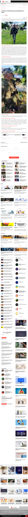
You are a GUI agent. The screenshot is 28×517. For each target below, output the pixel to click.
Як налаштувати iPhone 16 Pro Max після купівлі (11, 483)
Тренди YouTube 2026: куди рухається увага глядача (20, 395)
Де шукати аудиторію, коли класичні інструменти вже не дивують (19, 493)
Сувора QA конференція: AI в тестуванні (22, 264)
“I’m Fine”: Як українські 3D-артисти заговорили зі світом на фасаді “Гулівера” (9, 173)
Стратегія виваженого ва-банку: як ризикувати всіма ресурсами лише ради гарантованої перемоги (6, 363)
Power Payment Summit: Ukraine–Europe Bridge (22, 286)
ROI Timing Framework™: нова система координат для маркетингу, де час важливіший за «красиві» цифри (22, 164)
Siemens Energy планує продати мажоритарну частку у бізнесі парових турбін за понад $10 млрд (6, 347)
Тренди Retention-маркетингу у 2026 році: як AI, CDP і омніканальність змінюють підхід (20, 438)
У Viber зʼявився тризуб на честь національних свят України (7, 282)
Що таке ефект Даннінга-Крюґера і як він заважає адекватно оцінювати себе (11, 503)
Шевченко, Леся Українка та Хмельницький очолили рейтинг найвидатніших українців (8, 276)
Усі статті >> (20, 208)
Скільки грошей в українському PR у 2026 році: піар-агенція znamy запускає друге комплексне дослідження (8, 307)
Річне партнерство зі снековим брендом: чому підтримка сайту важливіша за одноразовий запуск (11, 493)
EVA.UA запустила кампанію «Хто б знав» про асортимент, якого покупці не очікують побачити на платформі (20, 361)
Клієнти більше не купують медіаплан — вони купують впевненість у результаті (20, 406)
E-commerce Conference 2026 (22, 304)
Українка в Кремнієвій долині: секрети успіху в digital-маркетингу (22, 177)
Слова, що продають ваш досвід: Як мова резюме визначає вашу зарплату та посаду (6, 350)
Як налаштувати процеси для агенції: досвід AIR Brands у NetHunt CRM (20, 385)
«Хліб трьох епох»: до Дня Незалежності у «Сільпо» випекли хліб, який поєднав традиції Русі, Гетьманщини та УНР (8, 285)
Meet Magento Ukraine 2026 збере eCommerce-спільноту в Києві (22, 269)
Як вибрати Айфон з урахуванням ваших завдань (3, 483)
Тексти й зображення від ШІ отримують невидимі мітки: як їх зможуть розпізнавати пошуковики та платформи (8, 316)
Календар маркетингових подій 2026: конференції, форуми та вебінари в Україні (8, 293)
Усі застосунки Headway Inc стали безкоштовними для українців (7, 287)
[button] (26, 183)
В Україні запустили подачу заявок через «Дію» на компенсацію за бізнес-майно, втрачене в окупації (6, 344)
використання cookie (7, 516)
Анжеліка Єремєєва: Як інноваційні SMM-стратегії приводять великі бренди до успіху (22, 170)
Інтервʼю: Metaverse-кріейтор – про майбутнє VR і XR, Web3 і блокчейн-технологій (22, 180)
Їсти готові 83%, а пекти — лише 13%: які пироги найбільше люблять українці (8, 271)
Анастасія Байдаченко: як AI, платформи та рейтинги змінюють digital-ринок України (9, 163)
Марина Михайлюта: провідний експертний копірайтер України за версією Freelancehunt (23, 167)
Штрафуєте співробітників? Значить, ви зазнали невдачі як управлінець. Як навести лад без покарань (20, 428)
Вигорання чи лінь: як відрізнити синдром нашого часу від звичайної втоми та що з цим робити (4, 503)
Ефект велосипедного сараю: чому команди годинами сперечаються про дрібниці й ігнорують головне (19, 503)
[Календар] (24, 1)
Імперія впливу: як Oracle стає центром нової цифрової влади (20, 460)
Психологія (2, 497)
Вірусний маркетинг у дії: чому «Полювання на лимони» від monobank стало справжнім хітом (9, 167)
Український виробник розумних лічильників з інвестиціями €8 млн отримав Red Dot (8, 324)
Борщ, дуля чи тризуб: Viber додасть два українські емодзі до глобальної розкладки (8, 279)
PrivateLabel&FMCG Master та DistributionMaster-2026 (22, 278)
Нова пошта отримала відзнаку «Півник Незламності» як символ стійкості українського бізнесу (8, 262)
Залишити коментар (14, 157)
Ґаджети (1, 478)
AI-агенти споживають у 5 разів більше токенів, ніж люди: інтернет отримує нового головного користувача (8, 265)
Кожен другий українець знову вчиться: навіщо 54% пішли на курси (8, 313)
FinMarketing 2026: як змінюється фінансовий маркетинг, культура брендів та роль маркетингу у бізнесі (8, 291)
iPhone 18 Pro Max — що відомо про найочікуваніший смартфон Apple (19, 483)
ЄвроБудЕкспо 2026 (21, 313)
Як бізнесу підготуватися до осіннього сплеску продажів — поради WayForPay (8, 304)
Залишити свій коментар (23, 142)
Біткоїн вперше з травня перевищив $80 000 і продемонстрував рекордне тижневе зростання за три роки (6, 354)
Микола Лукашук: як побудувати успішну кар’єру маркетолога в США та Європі (9, 170)
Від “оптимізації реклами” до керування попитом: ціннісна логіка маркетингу (20, 416)
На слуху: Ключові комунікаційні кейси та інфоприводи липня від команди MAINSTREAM (20, 339)
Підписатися (4, 337)
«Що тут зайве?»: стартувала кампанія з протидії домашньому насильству (8, 301)
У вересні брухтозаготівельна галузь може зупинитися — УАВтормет (6, 360)
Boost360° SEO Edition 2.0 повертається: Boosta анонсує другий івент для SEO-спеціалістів (22, 292)
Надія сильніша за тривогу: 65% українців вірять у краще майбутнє (8, 296)
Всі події (21, 316)
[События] (25, 1)
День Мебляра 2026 (21, 295)
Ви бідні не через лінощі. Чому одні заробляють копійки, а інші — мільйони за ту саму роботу (21, 449)
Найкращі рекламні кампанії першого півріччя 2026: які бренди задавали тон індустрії (20, 372)
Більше (7, 329)
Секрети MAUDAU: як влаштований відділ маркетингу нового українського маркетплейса (9, 180)
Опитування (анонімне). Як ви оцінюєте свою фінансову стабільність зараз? (6, 398)
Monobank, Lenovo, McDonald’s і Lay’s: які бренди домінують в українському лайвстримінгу (8, 319)
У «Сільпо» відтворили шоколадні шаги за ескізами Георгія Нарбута (8, 321)
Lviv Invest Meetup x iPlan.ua (22, 273)
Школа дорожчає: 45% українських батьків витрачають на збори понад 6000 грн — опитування (8, 299)
